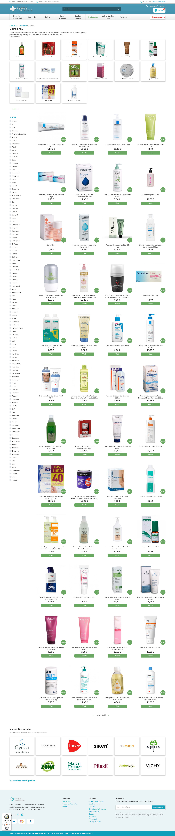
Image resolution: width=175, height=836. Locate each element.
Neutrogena (16, 380)
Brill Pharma (16, 199)
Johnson (14, 302)
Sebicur (14, 419)
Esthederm (16, 260)
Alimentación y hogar (108, 17)
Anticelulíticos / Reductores (74, 57)
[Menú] (10, 814)
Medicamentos (159, 17)
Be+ (13, 170)
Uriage (14, 458)
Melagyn (15, 357)
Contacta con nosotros (158, 2)
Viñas (14, 467)
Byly (13, 202)
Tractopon (15, 451)
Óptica (47, 17)
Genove (14, 276)
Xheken (14, 477)
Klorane (14, 312)
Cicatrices (153, 57)
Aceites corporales (21, 57)
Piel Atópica (48, 100)
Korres (14, 318)
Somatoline (16, 432)
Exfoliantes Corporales (101, 79)
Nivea (14, 383)
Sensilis (14, 422)
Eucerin (14, 263)
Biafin (14, 183)
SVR (13, 409)
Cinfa (13, 221)
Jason (14, 299)
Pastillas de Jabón (22, 100)
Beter (14, 179)
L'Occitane (15, 322)
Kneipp (14, 315)
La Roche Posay (17, 328)
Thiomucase (16, 441)
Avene (14, 150)
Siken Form (16, 428)
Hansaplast (16, 286)
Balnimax (15, 166)
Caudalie (15, 208)
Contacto (65, 806)
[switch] (7, 828)
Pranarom (15, 399)
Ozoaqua (15, 390)
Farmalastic (16, 270)
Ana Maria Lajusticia (19, 134)
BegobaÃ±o (16, 173)
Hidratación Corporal (127, 79)
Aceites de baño (48, 57)
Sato (13, 412)
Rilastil (14, 406)
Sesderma (15, 425)
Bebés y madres (78, 17)
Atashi (14, 147)
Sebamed (15, 415)
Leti (13, 341)
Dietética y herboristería (17, 17)
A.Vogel (14, 121)
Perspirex (15, 393)
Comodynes (16, 225)
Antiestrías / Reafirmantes (100, 57)
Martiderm (15, 354)
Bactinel (15, 163)
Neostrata (15, 377)
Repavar (15, 403)
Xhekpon (15, 480)
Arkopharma (16, 144)
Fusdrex (15, 273)
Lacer (14, 331)
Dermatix (15, 234)
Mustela (15, 370)
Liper (13, 348)
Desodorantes (74, 79)
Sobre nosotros (67, 801)
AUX (13, 128)
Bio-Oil (14, 186)
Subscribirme (158, 807)
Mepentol (15, 360)
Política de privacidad (86, 833)
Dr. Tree (15, 244)
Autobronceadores (126, 57)
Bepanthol (15, 176)
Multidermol (16, 364)
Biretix (14, 192)
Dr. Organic (16, 241)
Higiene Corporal (153, 79)
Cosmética (32, 17)
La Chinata (15, 325)
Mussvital (15, 367)
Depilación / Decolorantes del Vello (48, 79)
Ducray (14, 251)
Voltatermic (16, 470)
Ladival (14, 338)
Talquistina (16, 438)
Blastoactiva (16, 196)
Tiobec (14, 445)
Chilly (14, 218)
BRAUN (14, 157)
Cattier (14, 205)
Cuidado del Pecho (21, 79)
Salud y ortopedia (63, 17)
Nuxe (14, 386)
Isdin (13, 296)
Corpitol (15, 228)
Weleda (15, 474)
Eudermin (15, 267)
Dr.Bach (14, 247)
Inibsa (14, 289)
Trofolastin (16, 454)
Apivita (14, 141)
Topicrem (15, 448)
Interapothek (16, 293)
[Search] (118, 9)
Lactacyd (15, 335)
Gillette (14, 280)
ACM (13, 124)
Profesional (93, 17)
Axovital (15, 154)
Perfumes (123, 17)
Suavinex (15, 435)
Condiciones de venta (57, 833)
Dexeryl (15, 238)
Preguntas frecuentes (70, 804)
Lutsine (14, 351)
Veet (13, 461)
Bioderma (15, 189)
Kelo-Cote (15, 309)
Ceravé (14, 212)
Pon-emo (15, 396)
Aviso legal (47, 833)
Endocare (15, 257)
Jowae (14, 306)
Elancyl (14, 254)
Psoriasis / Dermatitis (74, 100)
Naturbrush (16, 373)
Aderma (15, 131)
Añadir (51, 153)
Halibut (14, 283)
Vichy (14, 464)
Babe (14, 160)
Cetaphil (15, 215)
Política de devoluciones (72, 833)
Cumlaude (15, 231)
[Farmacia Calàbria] (21, 9)
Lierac (14, 344)
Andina (14, 137)
